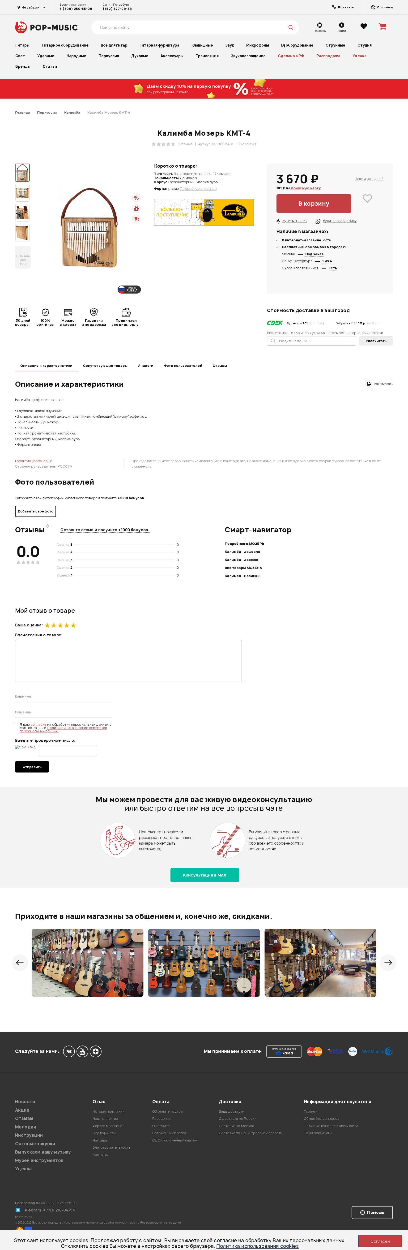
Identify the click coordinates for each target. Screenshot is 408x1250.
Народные (76, 55)
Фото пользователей (183, 365)
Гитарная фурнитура (159, 45)
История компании (108, 1111)
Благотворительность (112, 1147)
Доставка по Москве (236, 1126)
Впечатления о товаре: (39, 635)
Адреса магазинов (108, 1126)
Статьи (50, 66)
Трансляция (207, 55)
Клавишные (202, 45)
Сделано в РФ (291, 55)
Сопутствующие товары (105, 365)
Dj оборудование (297, 45)
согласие (39, 724)
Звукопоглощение (248, 55)
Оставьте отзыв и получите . (104, 529)
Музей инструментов (39, 1160)
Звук (229, 45)
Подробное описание (198, 189)
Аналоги (145, 365)
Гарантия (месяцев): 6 (34, 461)
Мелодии (25, 1127)
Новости (25, 1102)
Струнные (335, 45)
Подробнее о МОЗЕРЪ (244, 543)
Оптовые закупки (35, 1144)
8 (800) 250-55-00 (76, 9)
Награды (100, 1140)
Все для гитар (114, 45)
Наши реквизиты (318, 1133)
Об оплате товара (167, 1111)
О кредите (161, 1126)
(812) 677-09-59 (117, 9)
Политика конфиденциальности (331, 1126)
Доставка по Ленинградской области (250, 1133)
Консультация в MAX (204, 875)
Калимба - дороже (241, 559)
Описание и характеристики (46, 365)
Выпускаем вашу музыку (43, 1152)
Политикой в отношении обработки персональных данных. (63, 729)
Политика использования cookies (257, 1246)
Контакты (100, 1154)
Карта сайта (24, 1217)
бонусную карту (306, 188)
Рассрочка (161, 1118)
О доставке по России (237, 1118)
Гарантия (311, 1111)
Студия (364, 45)
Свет (20, 55)
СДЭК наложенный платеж (174, 1140)
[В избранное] (367, 203)
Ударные (45, 55)
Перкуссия (108, 55)
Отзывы (220, 365)
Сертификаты (104, 1133)
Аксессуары (172, 55)
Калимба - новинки (242, 575)
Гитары (22, 45)
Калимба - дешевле (242, 551)
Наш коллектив (105, 1118)
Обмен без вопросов (322, 1118)
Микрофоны (257, 45)
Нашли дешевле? (369, 178)
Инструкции (29, 1135)
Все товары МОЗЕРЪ (243, 567)
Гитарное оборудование (65, 45)
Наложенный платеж (169, 1133)
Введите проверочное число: (45, 740)
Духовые (139, 55)
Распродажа (328, 55)
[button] (20, 962)
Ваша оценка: (29, 625)
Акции (22, 1110)
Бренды (22, 66)
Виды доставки (231, 1111)
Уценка (359, 55)
